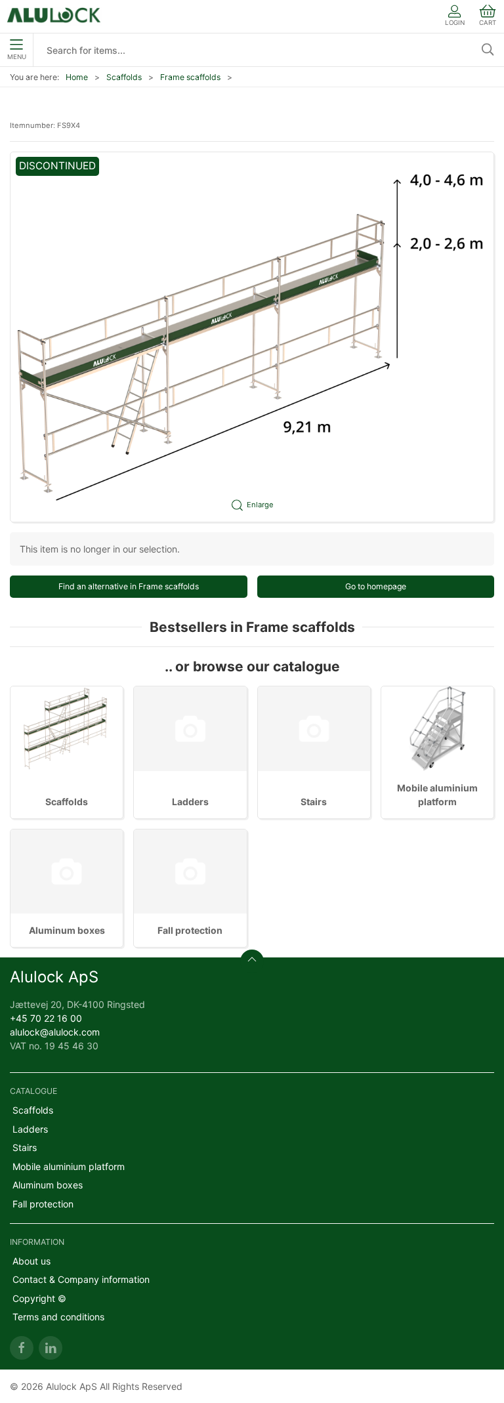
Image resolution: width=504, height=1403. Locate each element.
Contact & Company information (81, 1279)
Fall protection (190, 930)
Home (77, 77)
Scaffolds (124, 77)
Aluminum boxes (67, 930)
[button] (252, 337)
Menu (16, 56)
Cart (487, 22)
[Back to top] (252, 961)
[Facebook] (21, 1348)
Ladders (190, 801)
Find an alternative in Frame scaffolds (128, 586)
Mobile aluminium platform (68, 1166)
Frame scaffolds (190, 77)
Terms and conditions (58, 1316)
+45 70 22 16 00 (46, 1018)
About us (31, 1261)
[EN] (54, 16)
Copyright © (39, 1298)
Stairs (314, 801)
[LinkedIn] (50, 1348)
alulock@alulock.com (55, 1031)
